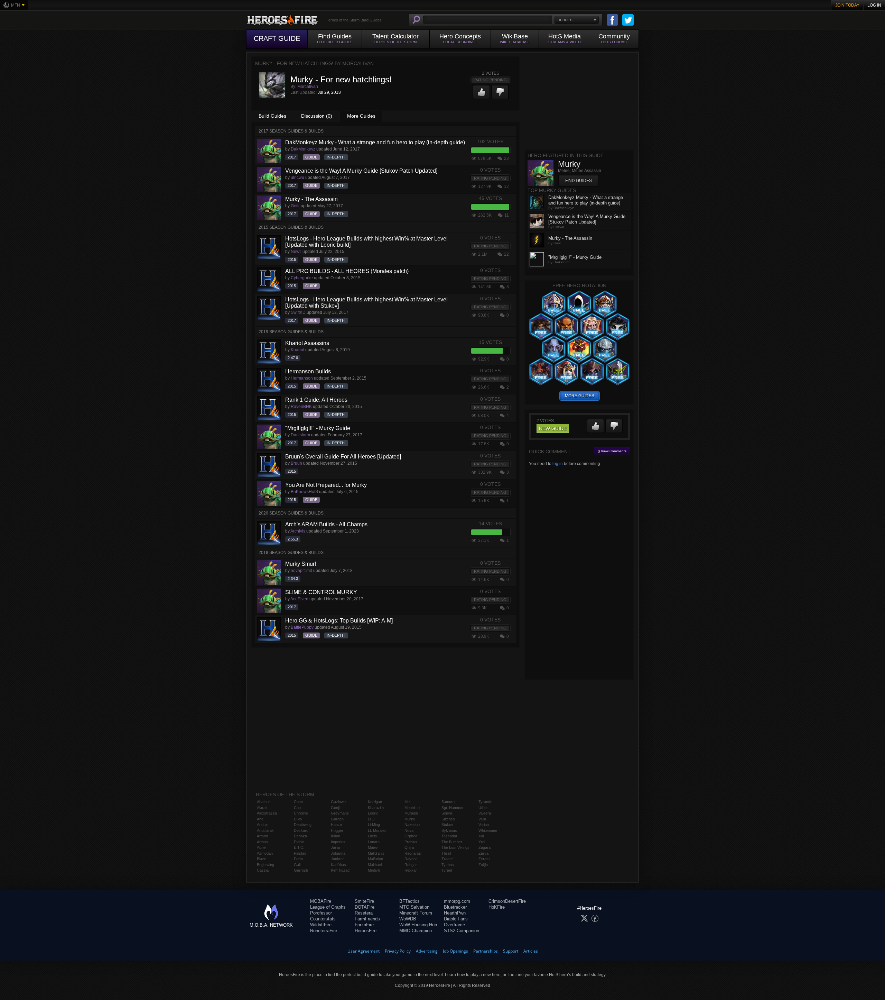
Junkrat (337, 859)
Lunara (374, 842)
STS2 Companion (461, 930)
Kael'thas (338, 865)
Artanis (263, 836)
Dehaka (300, 836)
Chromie (301, 813)
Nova (408, 830)
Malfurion (375, 859)
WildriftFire (321, 924)
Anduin (262, 824)
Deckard (301, 830)
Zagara (484, 847)
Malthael (375, 865)
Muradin (411, 813)
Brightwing (265, 865)
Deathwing (302, 824)
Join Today (847, 5)
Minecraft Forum (415, 913)
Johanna (338, 853)
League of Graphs (328, 907)
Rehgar (410, 865)
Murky (409, 819)
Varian (483, 824)
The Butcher (451, 842)
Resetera (364, 913)
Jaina (335, 847)
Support (510, 951)
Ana (260, 819)
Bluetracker (455, 907)
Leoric (373, 813)
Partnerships (485, 951)
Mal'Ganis (376, 853)
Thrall (446, 853)
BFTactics (409, 901)
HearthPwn (455, 913)
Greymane (340, 813)
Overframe (454, 924)
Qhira (409, 847)
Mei (407, 802)
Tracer (447, 859)
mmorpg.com (457, 901)
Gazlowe (338, 802)
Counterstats (323, 918)
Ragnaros (412, 853)
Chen (298, 802)
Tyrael (446, 870)
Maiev (373, 847)
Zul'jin (483, 865)
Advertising (427, 951)
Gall (297, 865)
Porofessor (321, 913)
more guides (579, 395)
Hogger (337, 830)
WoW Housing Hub (418, 924)
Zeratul (484, 859)
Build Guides (272, 116)
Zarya (483, 853)
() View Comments (612, 451)
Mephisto (412, 808)
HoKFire (496, 907)
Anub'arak (265, 830)
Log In (874, 5)
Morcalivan (307, 86)
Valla (482, 819)
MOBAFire (320, 901)
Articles (530, 951)
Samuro (448, 802)
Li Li (371, 819)
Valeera (484, 813)
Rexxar (410, 870)
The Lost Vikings (455, 847)
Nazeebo (412, 824)
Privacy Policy (398, 951)
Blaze (261, 859)
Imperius (338, 842)
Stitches (448, 819)
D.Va (298, 819)
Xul (481, 836)
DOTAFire (364, 907)
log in (557, 463)
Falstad (300, 853)
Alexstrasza (267, 813)
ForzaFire (364, 924)
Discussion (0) (316, 116)
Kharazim (376, 808)
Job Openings (455, 951)
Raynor (410, 859)
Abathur (263, 802)
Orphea (410, 836)
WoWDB (407, 918)
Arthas (262, 842)
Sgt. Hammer (452, 808)
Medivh (374, 870)
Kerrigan (375, 802)
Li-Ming (374, 824)
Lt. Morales (377, 830)
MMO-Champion (415, 930)
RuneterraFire (323, 930)
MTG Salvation (414, 907)
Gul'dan (337, 819)
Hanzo (336, 824)
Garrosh (301, 870)
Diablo (299, 842)
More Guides (361, 116)
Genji (335, 808)
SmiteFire (364, 901)
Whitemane (487, 830)
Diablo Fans (456, 918)
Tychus (447, 865)
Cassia (263, 870)
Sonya (446, 813)
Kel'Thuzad (340, 870)
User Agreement (363, 951)
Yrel (481, 842)
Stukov (447, 824)
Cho (297, 808)
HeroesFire (365, 930)
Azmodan (265, 853)
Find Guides (578, 180)
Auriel (261, 847)
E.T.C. (299, 847)
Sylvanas (449, 830)
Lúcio (372, 836)
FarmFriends (367, 918)
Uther (483, 808)
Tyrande (485, 802)
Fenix (298, 859)
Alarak (262, 808)
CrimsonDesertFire (507, 901)
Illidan (335, 836)
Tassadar (449, 836)
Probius (410, 842)
